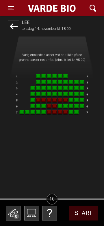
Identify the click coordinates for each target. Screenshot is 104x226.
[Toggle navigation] (93, 8)
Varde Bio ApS (49, 8)
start (83, 212)
